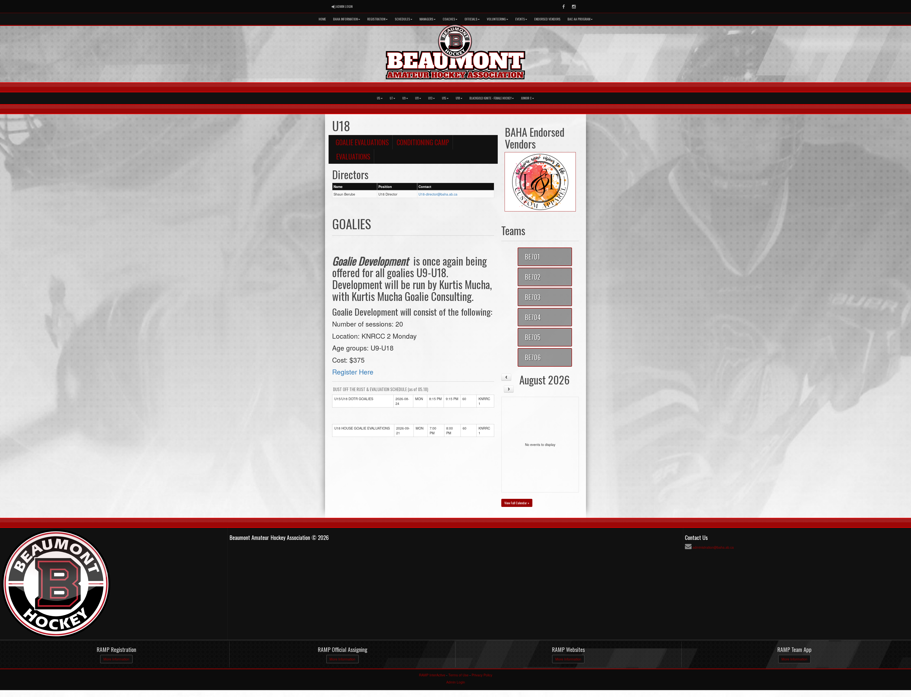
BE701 (532, 257)
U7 (391, 98)
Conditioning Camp (423, 142)
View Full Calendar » (516, 502)
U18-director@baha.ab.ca (437, 194)
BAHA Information (345, 18)
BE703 (532, 297)
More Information (116, 659)
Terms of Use (458, 675)
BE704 (533, 317)
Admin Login (455, 682)
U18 (458, 98)
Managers (426, 18)
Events (520, 18)
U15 (444, 98)
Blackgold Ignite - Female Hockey (490, 98)
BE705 (532, 337)
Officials (471, 18)
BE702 (532, 277)
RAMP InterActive (432, 675)
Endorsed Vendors (547, 18)
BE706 (533, 357)
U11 (417, 98)
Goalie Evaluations (362, 142)
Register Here (352, 371)
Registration (376, 18)
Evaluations (353, 156)
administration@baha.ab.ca (713, 547)
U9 (404, 98)
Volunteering (496, 18)
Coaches (449, 18)
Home (322, 18)
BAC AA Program (578, 18)
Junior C (526, 98)
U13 (430, 98)
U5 (378, 98)
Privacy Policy (482, 675)
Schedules (402, 18)
